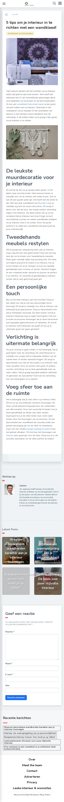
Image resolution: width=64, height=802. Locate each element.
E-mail (9, 674)
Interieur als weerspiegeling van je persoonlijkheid (30, 733)
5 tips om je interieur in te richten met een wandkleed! (31, 25)
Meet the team (32, 765)
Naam (9, 663)
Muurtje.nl (43, 203)
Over (32, 759)
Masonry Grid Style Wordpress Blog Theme (32, 795)
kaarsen (10, 435)
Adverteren (32, 777)
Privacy (32, 782)
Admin (22, 485)
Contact (32, 771)
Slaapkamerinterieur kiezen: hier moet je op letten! (30, 737)
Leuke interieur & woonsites (32, 788)
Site (7, 685)
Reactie (9, 631)
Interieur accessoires (20, 33)
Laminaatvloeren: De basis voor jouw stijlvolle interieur (27, 741)
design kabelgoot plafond (39, 429)
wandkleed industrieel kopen (30, 104)
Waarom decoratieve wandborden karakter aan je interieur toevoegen (29, 728)
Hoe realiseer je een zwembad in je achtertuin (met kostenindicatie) (30, 747)
